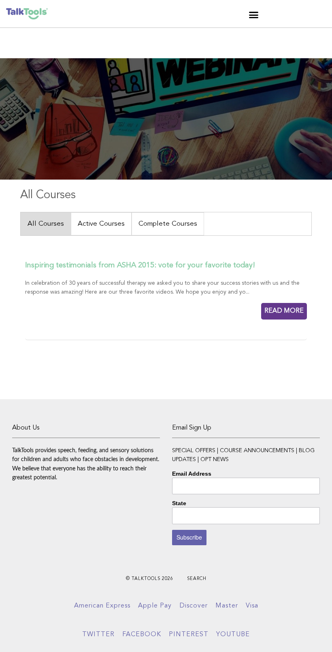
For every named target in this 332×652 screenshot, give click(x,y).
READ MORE (284, 311)
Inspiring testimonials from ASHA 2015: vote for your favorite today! (140, 265)
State (179, 503)
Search (196, 579)
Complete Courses (167, 223)
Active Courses (101, 223)
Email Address (191, 473)
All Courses (46, 223)
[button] (254, 15)
